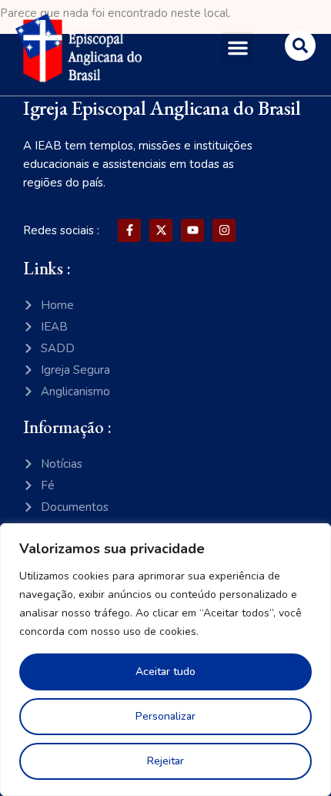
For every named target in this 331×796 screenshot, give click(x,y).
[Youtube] (192, 230)
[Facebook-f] (129, 230)
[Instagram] (224, 230)
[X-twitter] (160, 230)
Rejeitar (165, 761)
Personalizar (165, 716)
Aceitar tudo (165, 671)
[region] (165, 659)
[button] (238, 48)
